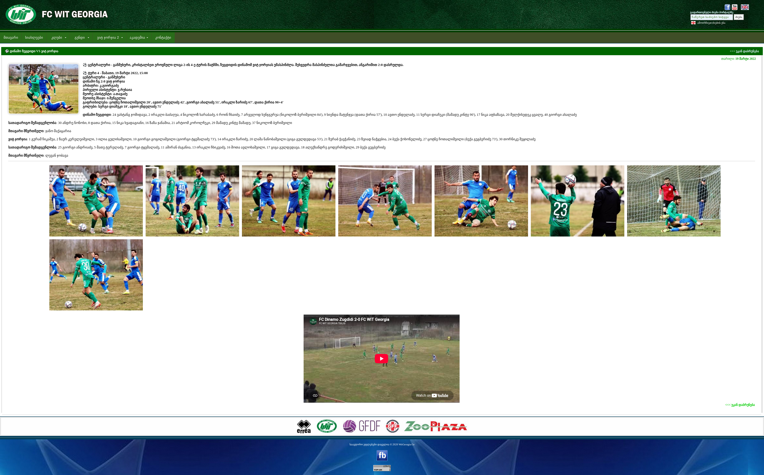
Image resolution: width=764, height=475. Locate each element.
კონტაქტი (163, 37)
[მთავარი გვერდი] (55, 25)
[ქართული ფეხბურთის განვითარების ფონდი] (361, 433)
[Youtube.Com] (734, 9)
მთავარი (11, 37)
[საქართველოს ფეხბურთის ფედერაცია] (392, 433)
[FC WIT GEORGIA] (326, 433)
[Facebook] (727, 9)
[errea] (304, 433)
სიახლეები (34, 37)
